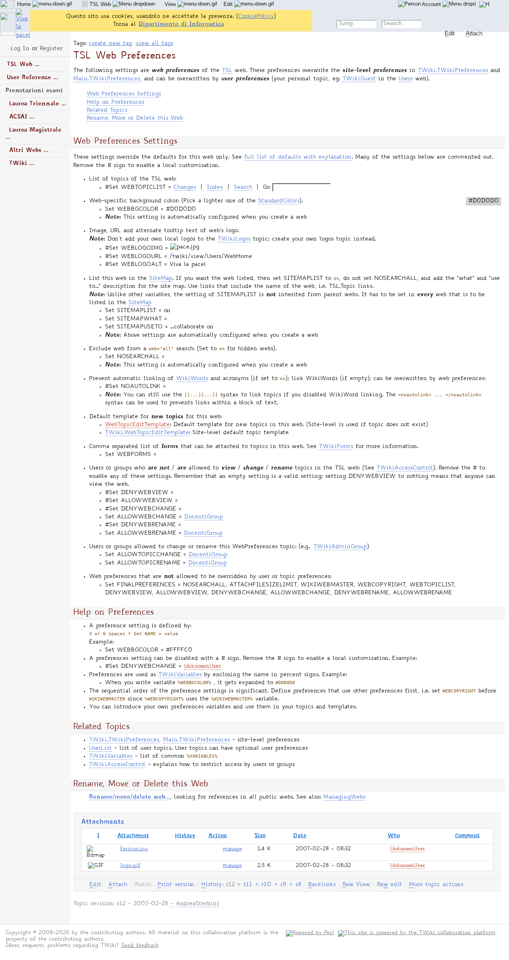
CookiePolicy (256, 16)
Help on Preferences (115, 102)
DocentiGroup (203, 517)
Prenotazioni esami (34, 90)
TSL (227, 71)
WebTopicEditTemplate (137, 425)
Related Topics (107, 110)
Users (405, 79)
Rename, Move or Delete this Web (135, 118)
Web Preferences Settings (124, 94)
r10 (266, 885)
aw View (356, 885)
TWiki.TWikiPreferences (453, 71)
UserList (100, 748)
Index (215, 187)
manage (232, 849)
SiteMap (160, 278)
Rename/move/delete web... (129, 797)
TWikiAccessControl (405, 468)
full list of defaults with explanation (298, 157)
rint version (175, 885)
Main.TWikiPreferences (106, 79)
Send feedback (140, 945)
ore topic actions (436, 885)
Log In (20, 49)
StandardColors (278, 201)
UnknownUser (202, 666)
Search (243, 187)
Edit (228, 4)
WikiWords (192, 379)
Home (24, 4)
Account (432, 4)
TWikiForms (336, 447)
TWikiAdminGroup (340, 547)
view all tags (154, 44)
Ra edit (389, 885)
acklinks (322, 885)
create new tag (110, 44)
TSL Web (100, 4)
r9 (283, 885)
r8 (298, 885)
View (171, 4)
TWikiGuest (359, 79)
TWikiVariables (180, 675)
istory (211, 885)
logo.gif (130, 866)
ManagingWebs (344, 797)
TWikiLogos (234, 239)
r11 (247, 885)
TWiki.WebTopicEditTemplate (147, 433)
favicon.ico (134, 849)
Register (51, 49)
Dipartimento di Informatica (181, 24)
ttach (117, 885)
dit (95, 885)
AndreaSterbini (197, 904)
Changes (184, 187)
